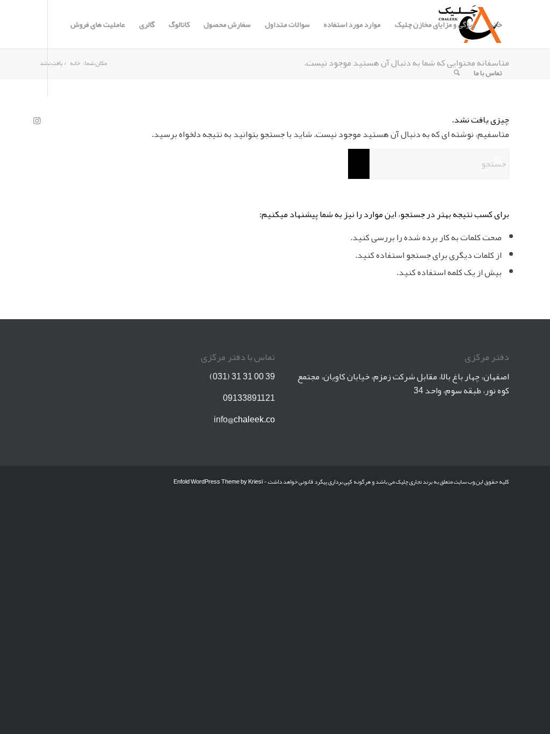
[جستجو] (457, 72)
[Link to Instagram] (37, 120)
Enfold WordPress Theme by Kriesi (218, 481)
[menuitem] (495, 24)
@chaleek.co (251, 419)
